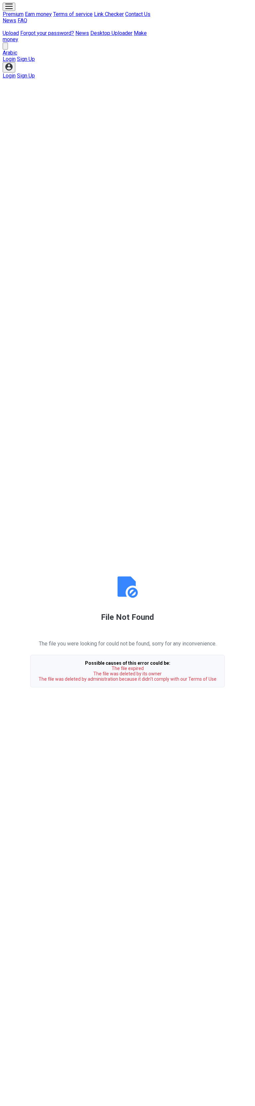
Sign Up (26, 59)
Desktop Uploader (111, 33)
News (9, 20)
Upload (11, 33)
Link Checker (109, 14)
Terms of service (73, 14)
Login (9, 59)
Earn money (38, 14)
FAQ (22, 20)
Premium (13, 14)
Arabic (10, 53)
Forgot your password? (47, 33)
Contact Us (137, 14)
